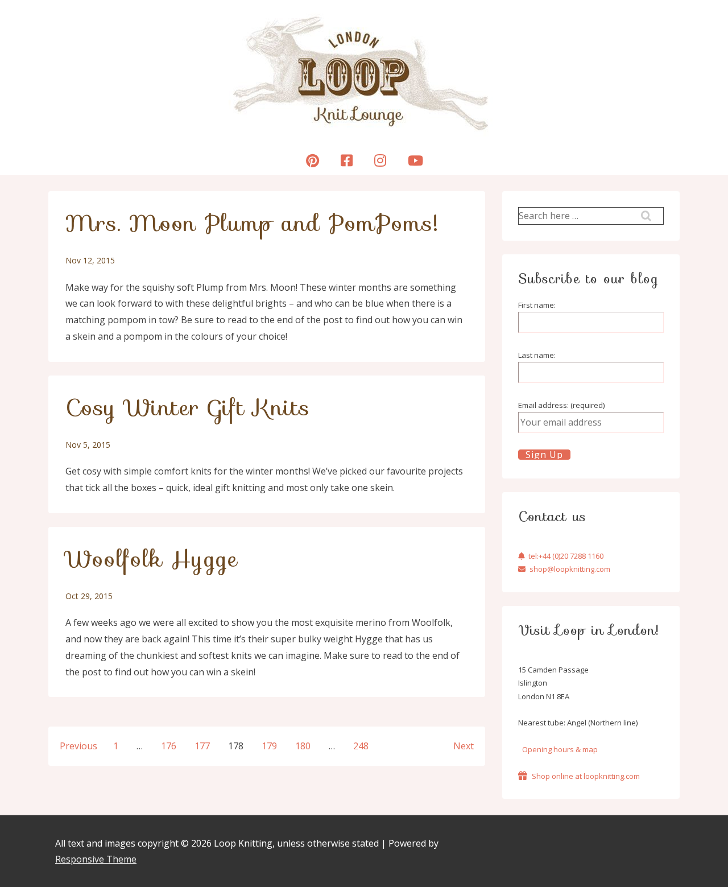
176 (168, 746)
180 (303, 746)
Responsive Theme (95, 859)
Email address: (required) (561, 405)
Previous (78, 746)
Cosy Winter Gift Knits (187, 407)
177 (202, 746)
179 (269, 746)
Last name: (537, 355)
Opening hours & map (560, 749)
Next (463, 746)
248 (361, 746)
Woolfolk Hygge (151, 559)
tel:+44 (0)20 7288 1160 (565, 556)
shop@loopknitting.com (570, 569)
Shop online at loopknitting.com (586, 776)
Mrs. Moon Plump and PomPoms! (252, 223)
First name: (537, 305)
